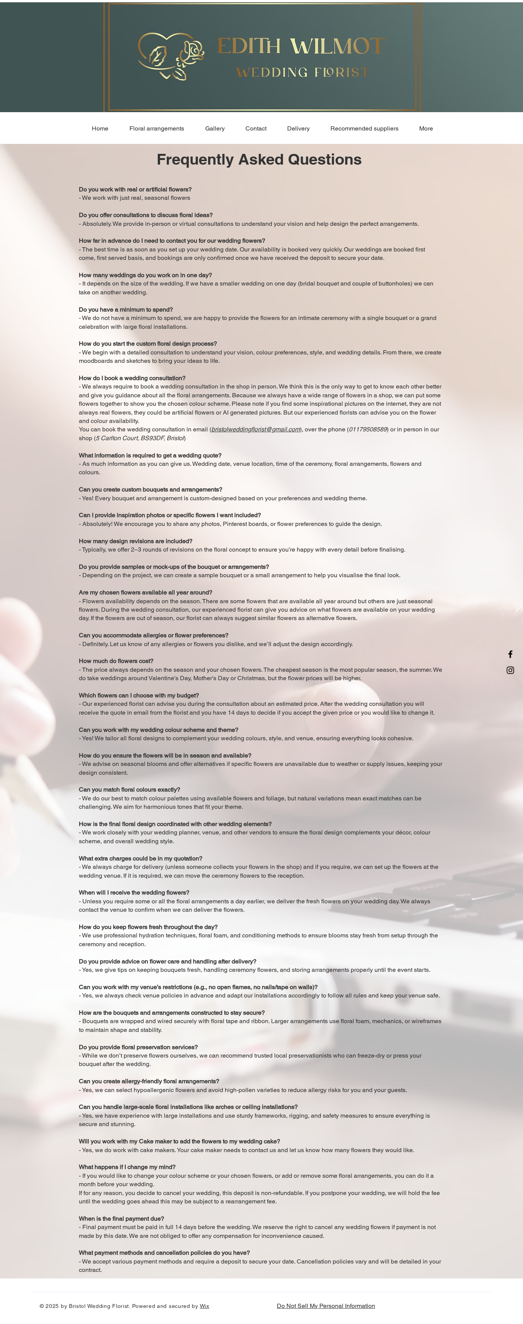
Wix (204, 1306)
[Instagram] (510, 670)
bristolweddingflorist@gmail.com (255, 429)
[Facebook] (510, 654)
